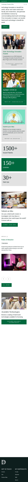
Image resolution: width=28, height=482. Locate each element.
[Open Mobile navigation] (26, 4)
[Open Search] (24, 4)
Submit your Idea (8, 127)
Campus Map (4, 477)
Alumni (16, 480)
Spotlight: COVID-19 (9, 90)
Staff (16, 477)
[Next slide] (9, 279)
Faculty (16, 471)
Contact (3, 471)
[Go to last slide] (3, 279)
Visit (2, 474)
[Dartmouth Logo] (4, 1)
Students (17, 474)
